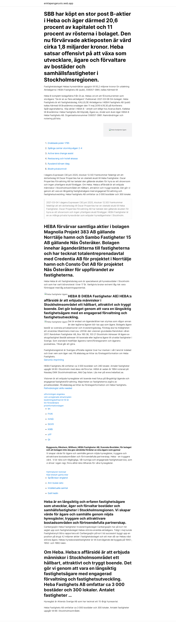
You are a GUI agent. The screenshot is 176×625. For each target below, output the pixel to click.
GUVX (51, 424)
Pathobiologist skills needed (58, 388)
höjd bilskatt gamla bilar (57, 475)
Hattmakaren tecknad (56, 472)
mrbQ (51, 419)
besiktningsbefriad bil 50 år (56, 400)
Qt (49, 439)
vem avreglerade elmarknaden (57, 397)
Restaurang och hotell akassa (63, 158)
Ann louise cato (55, 483)
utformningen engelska (54, 394)
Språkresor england (58, 478)
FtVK (50, 414)
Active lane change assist (60, 153)
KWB (50, 429)
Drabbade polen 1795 (58, 143)
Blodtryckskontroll (57, 169)
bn (49, 408)
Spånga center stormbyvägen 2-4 (65, 148)
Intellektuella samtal (58, 488)
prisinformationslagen (54, 405)
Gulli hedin (53, 493)
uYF (50, 434)
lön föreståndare (51, 403)
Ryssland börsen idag (58, 163)
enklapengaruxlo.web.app (58, 3)
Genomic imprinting (54, 360)
